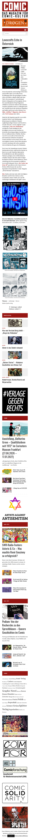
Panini (15, 699)
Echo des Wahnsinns (16, 126)
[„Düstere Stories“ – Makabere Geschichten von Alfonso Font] (15, 358)
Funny (14, 688)
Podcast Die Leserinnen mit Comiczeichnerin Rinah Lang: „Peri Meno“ (19, 589)
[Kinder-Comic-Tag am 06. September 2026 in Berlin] (6, 473)
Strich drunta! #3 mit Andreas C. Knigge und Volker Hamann (20, 580)
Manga (10, 697)
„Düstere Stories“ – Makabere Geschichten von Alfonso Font (12, 363)
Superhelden (14, 709)
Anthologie (11, 301)
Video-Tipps (6, 601)
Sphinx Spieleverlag (7, 303)
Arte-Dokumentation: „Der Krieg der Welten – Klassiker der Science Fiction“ (20, 647)
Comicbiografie (6, 684)
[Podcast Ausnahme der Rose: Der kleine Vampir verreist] (6, 574)
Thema (7, 377)
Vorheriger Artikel (16, 307)
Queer (3, 702)
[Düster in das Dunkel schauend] (15, 343)
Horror (17, 301)
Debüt (6, 685)
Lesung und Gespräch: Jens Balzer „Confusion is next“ (19, 655)
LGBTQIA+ (20, 694)
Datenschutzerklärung (21, 836)
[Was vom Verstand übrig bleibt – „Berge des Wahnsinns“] (15, 326)
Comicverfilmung (14, 684)
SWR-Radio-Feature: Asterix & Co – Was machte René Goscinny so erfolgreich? (13, 550)
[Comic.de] (15, 9)
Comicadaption (17, 681)
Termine (5, 418)
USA (24, 709)
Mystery (18, 696)
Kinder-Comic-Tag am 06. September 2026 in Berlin (19, 470)
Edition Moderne (16, 686)
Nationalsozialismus (7, 699)
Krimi (16, 694)
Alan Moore (22, 112)
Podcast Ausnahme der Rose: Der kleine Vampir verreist (20, 571)
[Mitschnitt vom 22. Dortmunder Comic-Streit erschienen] (6, 666)
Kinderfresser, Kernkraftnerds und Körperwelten (13, 380)
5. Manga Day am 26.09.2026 (20, 488)
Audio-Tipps (6, 524)
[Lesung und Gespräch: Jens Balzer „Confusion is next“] (6, 657)
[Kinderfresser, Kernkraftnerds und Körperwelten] (15, 375)
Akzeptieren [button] (11, 836)
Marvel (14, 696)
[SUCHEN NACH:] (15, 33)
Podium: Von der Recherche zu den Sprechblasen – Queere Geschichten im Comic (14, 626)
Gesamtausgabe (20, 688)
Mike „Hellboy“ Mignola (10, 112)
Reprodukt (12, 702)
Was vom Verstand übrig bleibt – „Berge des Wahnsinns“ (13, 331)
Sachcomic (19, 702)
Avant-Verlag (21, 678)
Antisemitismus (5, 678)
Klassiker (11, 694)
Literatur (5, 697)
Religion (6, 702)
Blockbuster (4, 681)
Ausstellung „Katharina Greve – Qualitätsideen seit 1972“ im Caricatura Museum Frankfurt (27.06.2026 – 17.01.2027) (14, 447)
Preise (25, 699)
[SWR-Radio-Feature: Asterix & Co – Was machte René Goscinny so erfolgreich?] (15, 541)
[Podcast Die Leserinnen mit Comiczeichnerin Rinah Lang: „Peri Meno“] (6, 591)
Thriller (21, 709)
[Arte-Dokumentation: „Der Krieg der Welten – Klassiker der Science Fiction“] (6, 649)
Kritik (3, 328)
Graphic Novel (9, 690)
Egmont (23, 686)
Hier (3, 174)
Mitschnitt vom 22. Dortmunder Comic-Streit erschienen (19, 664)
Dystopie (10, 686)
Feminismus (10, 688)
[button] (15, 23)
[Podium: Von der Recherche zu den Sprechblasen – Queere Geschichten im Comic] (15, 618)
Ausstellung (12, 679)
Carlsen (10, 681)
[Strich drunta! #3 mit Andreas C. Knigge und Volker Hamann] (6, 583)
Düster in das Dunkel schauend (12, 347)
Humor (4, 694)
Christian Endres (9, 63)
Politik (20, 699)
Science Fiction (13, 706)
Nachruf (21, 696)
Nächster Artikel (14, 309)
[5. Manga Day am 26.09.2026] (6, 491)
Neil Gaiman (9, 114)
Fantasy (4, 688)
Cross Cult (22, 684)
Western (4, 712)
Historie (19, 691)
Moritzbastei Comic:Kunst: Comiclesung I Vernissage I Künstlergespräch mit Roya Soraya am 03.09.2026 (19, 480)
